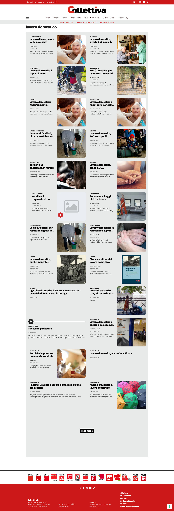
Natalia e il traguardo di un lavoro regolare (41, 199)
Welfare (79, 18)
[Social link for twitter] (134, 2)
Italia (86, 18)
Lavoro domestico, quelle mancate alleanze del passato (41, 262)
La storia (124, 504)
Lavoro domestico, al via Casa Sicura (111, 353)
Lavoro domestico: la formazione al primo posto (102, 230)
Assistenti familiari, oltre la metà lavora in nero (41, 136)
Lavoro (47, 18)
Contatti (30, 2)
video (62, 22)
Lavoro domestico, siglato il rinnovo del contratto (101, 42)
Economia (65, 18)
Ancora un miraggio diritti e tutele (101, 198)
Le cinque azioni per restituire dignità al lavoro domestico (41, 230)
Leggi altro (87, 431)
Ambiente (55, 18)
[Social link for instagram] (140, 2)
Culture (105, 18)
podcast (69, 22)
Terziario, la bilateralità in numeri (42, 166)
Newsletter (50, 2)
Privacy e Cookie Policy (129, 506)
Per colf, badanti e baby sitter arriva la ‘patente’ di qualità (101, 293)
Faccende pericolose (40, 328)
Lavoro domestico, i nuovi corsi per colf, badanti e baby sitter (102, 105)
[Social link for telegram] (147, 2)
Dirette (112, 18)
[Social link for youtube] (144, 2)
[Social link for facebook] (137, 2)
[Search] (57, 2)
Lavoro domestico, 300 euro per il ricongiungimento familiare (100, 138)
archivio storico (107, 22)
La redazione (39, 2)
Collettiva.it (33, 500)
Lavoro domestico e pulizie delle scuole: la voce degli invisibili (101, 326)
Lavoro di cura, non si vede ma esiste (42, 40)
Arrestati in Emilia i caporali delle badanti (41, 73)
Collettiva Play (123, 18)
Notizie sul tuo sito (127, 501)
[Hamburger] (27, 17)
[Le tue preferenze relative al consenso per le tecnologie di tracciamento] (169, 506)
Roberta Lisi (33, 46)
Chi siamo (124, 493)
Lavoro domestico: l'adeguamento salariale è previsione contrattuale (42, 106)
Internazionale (95, 18)
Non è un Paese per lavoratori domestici (101, 72)
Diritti (73, 18)
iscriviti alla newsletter (86, 22)
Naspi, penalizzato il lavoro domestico (101, 386)
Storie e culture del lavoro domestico (101, 260)
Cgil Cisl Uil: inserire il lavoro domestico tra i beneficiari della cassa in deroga (55, 292)
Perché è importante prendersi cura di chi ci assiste (41, 356)
